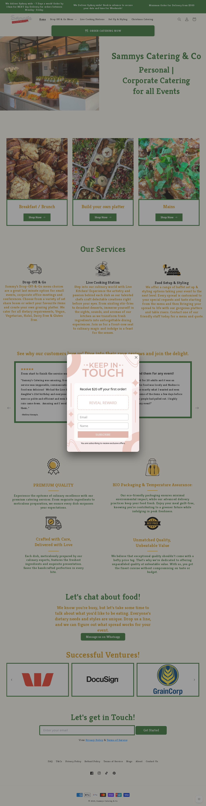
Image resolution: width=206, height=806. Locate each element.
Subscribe (103, 434)
